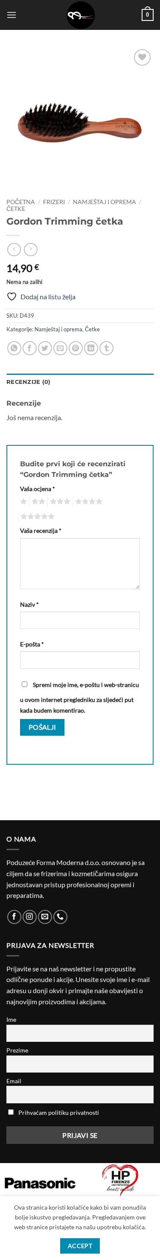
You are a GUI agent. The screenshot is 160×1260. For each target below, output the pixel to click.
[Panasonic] (40, 1183)
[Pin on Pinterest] (76, 348)
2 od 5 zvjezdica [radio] (37, 501)
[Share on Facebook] (30, 348)
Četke (15, 208)
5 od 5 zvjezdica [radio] (36, 516)
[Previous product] (30, 249)
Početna (20, 202)
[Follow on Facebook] (14, 917)
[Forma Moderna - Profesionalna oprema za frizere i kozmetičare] (80, 15)
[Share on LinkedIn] (91, 348)
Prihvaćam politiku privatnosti (58, 1112)
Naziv (29, 604)
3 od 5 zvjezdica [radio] (58, 501)
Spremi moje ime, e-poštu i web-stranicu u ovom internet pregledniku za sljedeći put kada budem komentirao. (79, 697)
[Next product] (13, 249)
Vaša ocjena (37, 488)
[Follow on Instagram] (30, 917)
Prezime (17, 1050)
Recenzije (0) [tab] (28, 382)
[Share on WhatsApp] (14, 348)
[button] (11, 14)
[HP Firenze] (120, 1181)
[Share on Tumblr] (106, 348)
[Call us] (60, 917)
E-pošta (32, 644)
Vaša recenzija (40, 530)
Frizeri (54, 202)
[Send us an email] (45, 917)
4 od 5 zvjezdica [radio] (87, 501)
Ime (11, 1019)
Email (13, 1081)
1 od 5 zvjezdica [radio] (22, 501)
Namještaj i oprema (104, 202)
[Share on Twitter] (45, 348)
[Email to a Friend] (60, 348)
